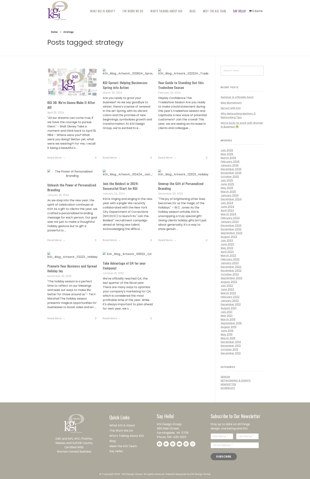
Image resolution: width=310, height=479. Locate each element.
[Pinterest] (172, 444)
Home (54, 31)
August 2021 (228, 308)
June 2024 (227, 206)
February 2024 (230, 218)
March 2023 (228, 255)
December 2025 (231, 169)
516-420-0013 (176, 437)
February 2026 (230, 161)
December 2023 (231, 225)
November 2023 (231, 229)
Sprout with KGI (231, 108)
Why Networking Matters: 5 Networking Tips (238, 115)
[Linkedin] (186, 444)
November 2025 (231, 173)
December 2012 (231, 353)
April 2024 (227, 210)
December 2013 (231, 345)
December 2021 (231, 304)
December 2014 (231, 342)
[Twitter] (166, 444)
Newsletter (228, 384)
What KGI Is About (122, 425)
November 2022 (231, 270)
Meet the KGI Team (123, 446)
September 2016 (231, 323)
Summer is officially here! (237, 97)
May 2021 (226, 315)
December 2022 (231, 267)
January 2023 (230, 263)
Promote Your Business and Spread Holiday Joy (72, 268)
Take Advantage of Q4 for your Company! (124, 265)
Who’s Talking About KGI (126, 436)
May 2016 (226, 334)
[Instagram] (192, 444)
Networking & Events (235, 380)
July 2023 (227, 240)
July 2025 (227, 180)
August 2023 (229, 237)
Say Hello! (116, 451)
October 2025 (230, 176)
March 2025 (228, 191)
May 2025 (227, 188)
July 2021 (226, 312)
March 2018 (228, 319)
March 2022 (228, 293)
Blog (112, 441)
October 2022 (230, 274)
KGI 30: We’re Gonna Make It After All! (71, 105)
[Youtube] (179, 444)
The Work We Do (121, 431)
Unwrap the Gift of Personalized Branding (180, 186)
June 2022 (227, 289)
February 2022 (230, 297)
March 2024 (228, 214)
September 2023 (231, 233)
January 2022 (230, 300)
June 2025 (227, 184)
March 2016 (228, 338)
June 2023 (227, 244)
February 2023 (230, 259)
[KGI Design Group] (57, 10)
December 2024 (231, 199)
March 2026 (228, 158)
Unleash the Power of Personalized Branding (71, 187)
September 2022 (231, 278)
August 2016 (228, 327)
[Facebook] (159, 444)
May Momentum (231, 102)
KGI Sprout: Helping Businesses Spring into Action (125, 85)
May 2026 (227, 154)
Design (225, 377)
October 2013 (229, 349)
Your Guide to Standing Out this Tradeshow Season (181, 85)
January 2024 (230, 221)
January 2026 (230, 165)
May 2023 (227, 248)
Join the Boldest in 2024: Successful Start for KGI (120, 186)
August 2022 (229, 282)
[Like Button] (93, 240)
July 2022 (227, 285)
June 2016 (227, 330)
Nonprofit (228, 388)
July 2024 (227, 203)
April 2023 (227, 252)
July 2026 (227, 150)
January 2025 (230, 195)
